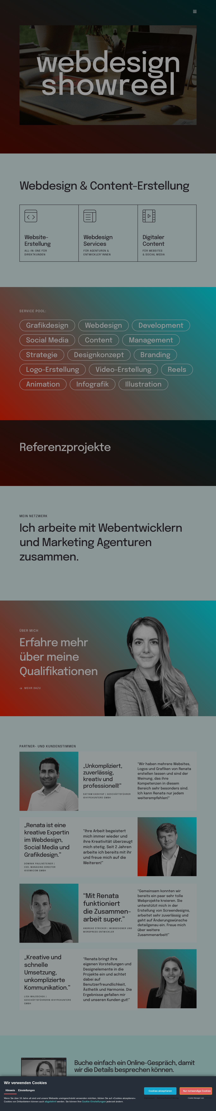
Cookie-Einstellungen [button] (94, 1102)
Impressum (149, 1098)
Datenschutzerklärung (168, 1098)
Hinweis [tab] (10, 1090)
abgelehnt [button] (50, 1102)
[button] (160, 1091)
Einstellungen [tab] (26, 1090)
